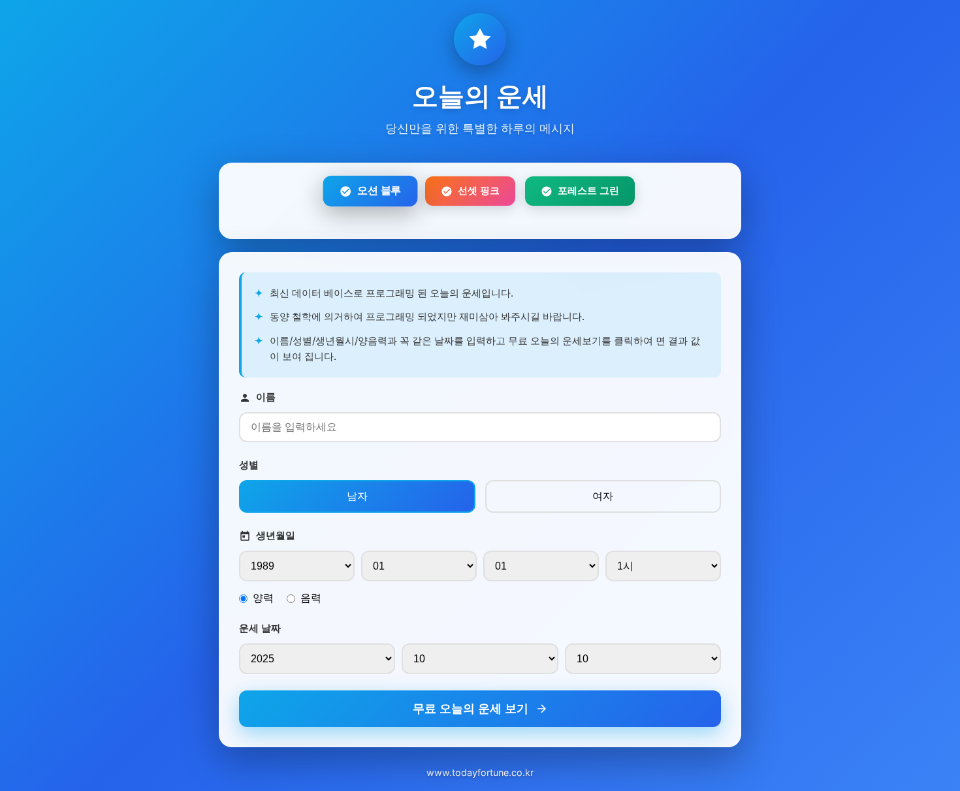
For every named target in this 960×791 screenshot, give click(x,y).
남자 (357, 495)
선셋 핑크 (479, 190)
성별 (249, 465)
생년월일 (275, 535)
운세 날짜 (260, 628)
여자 (602, 495)
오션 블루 (379, 191)
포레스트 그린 (588, 190)
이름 (266, 397)
